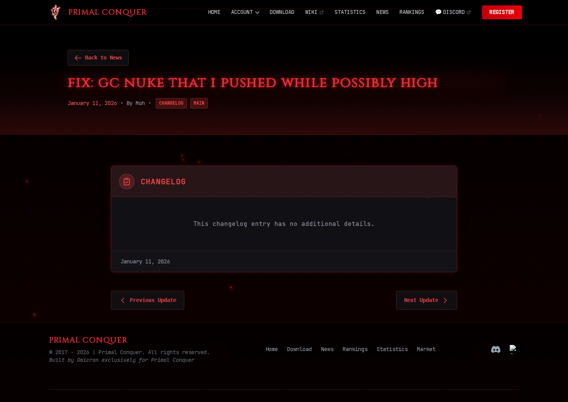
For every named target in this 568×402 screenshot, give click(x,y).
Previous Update (153, 300)
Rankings (355, 349)
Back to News (103, 57)
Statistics (392, 349)
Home (271, 349)
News (327, 349)
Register (502, 11)
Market (426, 349)
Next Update (421, 300)
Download (299, 349)
